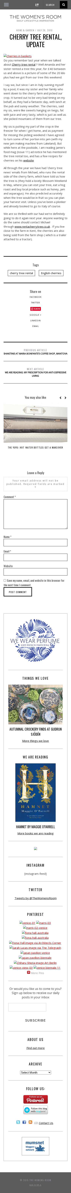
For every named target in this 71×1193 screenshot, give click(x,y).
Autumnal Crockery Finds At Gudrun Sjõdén (35, 732)
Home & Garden (25, 30)
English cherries (51, 273)
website (28, 160)
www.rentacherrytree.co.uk (32, 226)
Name (7, 537)
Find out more (36, 1048)
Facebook (35, 297)
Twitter (35, 302)
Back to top (35, 1185)
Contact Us (46, 1123)
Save (37, 308)
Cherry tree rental (23, 64)
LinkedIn (35, 320)
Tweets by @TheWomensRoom (36, 898)
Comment (10, 497)
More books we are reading (35, 833)
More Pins (37, 973)
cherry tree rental (21, 273)
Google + (35, 315)
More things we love (35, 741)
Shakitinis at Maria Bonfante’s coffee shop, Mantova (35, 351)
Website (8, 566)
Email (35, 326)
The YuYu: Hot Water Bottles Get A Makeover (35, 447)
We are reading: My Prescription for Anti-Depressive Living (35, 372)
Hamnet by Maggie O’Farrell (35, 826)
